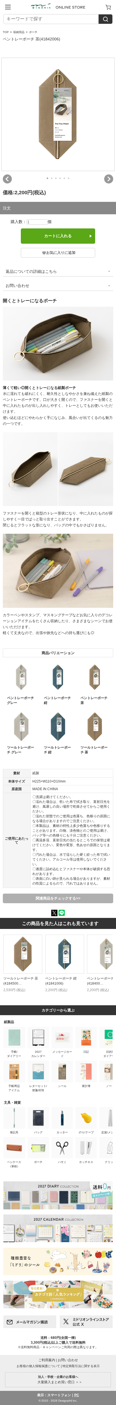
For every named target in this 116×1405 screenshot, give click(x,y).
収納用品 (18, 32)
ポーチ (33, 32)
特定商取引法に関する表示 (81, 1366)
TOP (6, 32)
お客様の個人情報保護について (38, 1366)
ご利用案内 (46, 1360)
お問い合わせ (17, 285)
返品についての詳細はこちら (31, 271)
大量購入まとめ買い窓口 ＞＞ (58, 1379)
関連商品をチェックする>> (58, 898)
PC (76, 1395)
